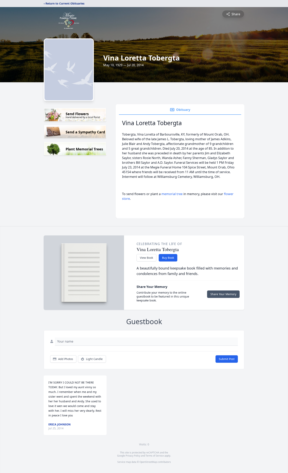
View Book (146, 258)
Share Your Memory (223, 294)
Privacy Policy (133, 455)
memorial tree (172, 194)
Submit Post (227, 359)
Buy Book (168, 258)
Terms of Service (155, 455)
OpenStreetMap (148, 462)
